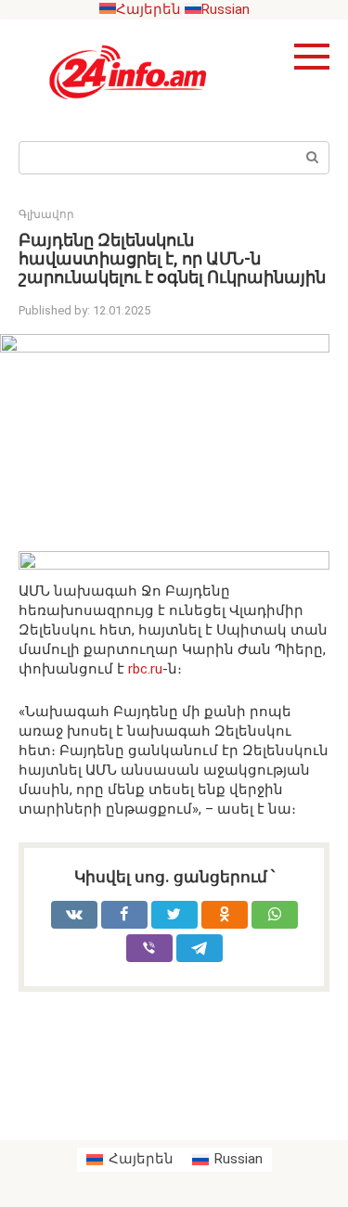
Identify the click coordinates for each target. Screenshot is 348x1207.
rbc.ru (143, 669)
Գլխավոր (46, 214)
